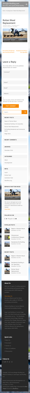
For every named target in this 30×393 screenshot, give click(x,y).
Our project (8, 343)
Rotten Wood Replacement (12, 126)
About (6, 160)
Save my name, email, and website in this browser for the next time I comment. (13, 100)
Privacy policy (8, 351)
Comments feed (9, 178)
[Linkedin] (10, 218)
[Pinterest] (8, 218)
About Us (7, 340)
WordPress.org (8, 180)
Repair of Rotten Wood (10, 121)
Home (4, 10)
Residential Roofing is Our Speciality (14, 124)
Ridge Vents (8, 133)
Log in (6, 172)
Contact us (8, 345)
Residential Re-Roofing (18, 242)
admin (9, 25)
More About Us (8, 296)
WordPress (15, 388)
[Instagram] (14, 218)
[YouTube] (16, 218)
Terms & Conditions (10, 348)
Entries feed (8, 175)
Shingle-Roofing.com (11, 3)
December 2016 (9, 150)
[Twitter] (6, 218)
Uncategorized (9, 10)
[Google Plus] (12, 218)
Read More (7, 209)
